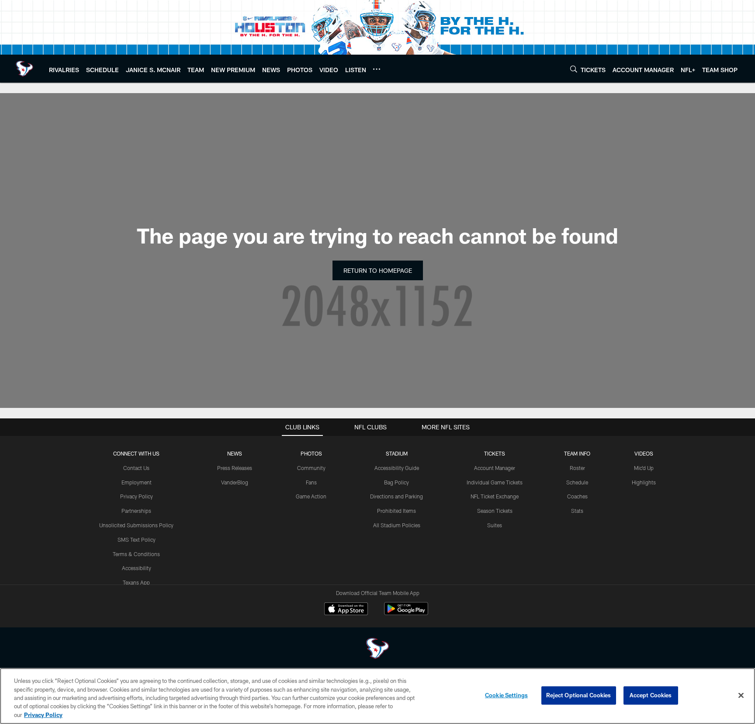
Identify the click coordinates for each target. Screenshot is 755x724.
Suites (494, 525)
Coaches (577, 496)
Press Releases (234, 468)
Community (311, 468)
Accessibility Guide (396, 468)
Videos (643, 453)
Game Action (311, 496)
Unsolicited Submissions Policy (136, 525)
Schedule (577, 482)
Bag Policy (396, 482)
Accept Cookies (651, 695)
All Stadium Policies (396, 525)
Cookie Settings (506, 695)
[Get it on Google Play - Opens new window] (406, 613)
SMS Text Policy (137, 539)
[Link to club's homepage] (24, 68)
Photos (311, 453)
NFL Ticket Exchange (495, 496)
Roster (577, 468)
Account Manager (494, 468)
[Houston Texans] (377, 649)
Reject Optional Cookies (578, 695)
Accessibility (136, 568)
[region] (377, 696)
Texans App (136, 582)
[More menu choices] (376, 69)
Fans (311, 482)
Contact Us (136, 468)
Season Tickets (495, 511)
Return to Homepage (377, 270)
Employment (136, 482)
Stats (577, 511)
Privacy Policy (136, 496)
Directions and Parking (396, 496)
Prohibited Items (396, 511)
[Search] (573, 69)
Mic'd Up (644, 468)
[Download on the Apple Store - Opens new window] (346, 609)
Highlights (644, 482)
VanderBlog (234, 482)
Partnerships (136, 511)
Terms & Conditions (136, 554)
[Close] (741, 695)
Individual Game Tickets (495, 482)
